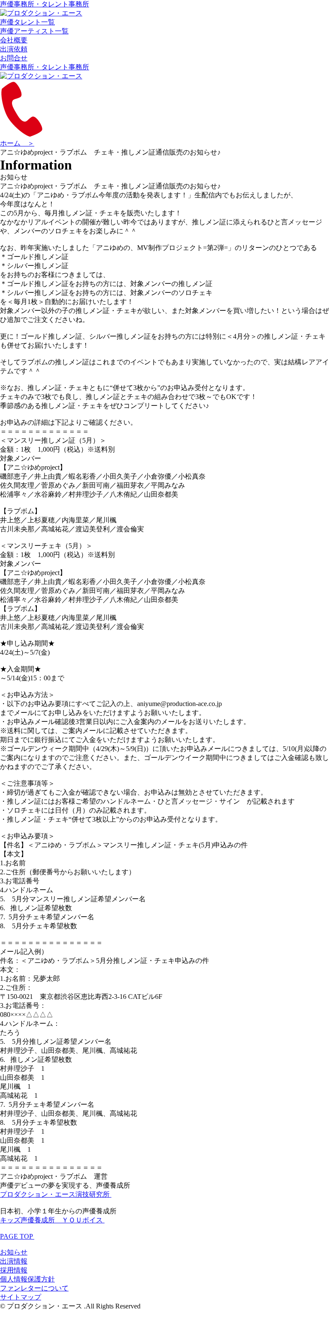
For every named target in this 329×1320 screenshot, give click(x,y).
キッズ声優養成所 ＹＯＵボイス (52, 1220)
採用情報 (13, 1270)
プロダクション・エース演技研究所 (55, 1194)
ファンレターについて (34, 1288)
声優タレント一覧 (27, 22)
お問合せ (13, 58)
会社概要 (13, 40)
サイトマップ (20, 1297)
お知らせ (13, 1252)
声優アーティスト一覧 (34, 31)
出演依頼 (13, 49)
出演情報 (13, 1261)
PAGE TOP (17, 1236)
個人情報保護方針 (27, 1279)
